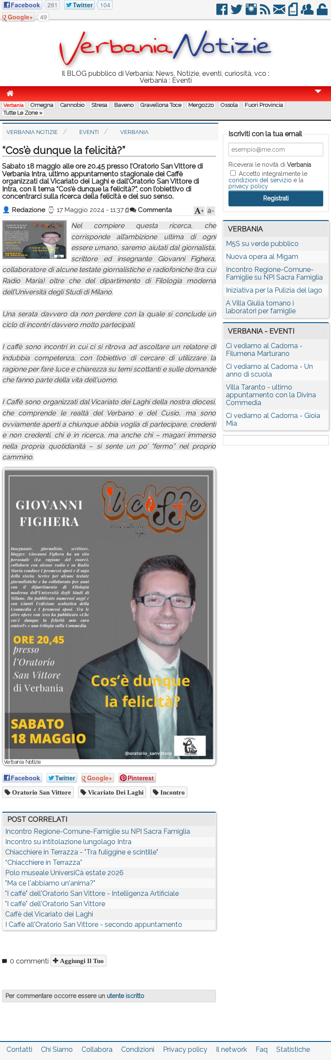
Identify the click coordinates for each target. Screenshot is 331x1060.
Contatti (19, 1049)
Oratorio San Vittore (40, 792)
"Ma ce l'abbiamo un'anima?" (50, 883)
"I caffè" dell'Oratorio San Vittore (55, 904)
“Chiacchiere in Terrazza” (43, 862)
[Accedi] (323, 13)
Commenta (154, 210)
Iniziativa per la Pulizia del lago (274, 290)
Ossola (229, 105)
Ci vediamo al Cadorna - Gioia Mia (273, 419)
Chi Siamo (57, 1049)
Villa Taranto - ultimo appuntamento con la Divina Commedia (271, 395)
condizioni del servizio (260, 180)
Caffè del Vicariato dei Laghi (49, 914)
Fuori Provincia (264, 105)
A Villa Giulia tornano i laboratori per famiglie (261, 307)
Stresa (99, 105)
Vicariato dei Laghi (115, 792)
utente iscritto (125, 995)
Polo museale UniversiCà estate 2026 (64, 873)
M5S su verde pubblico (262, 244)
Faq (262, 1049)
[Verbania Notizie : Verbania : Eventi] (165, 66)
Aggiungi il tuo (81, 960)
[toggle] (318, 97)
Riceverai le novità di (269, 165)
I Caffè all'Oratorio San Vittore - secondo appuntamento (93, 924)
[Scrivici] (280, 13)
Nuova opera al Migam (262, 257)
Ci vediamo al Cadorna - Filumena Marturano (264, 350)
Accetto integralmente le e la (267, 179)
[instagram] (252, 13)
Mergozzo (201, 105)
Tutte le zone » (23, 112)
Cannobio (72, 105)
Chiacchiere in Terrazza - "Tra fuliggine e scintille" (81, 852)
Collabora (96, 1049)
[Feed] (266, 13)
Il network (231, 1049)
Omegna (42, 105)
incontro (172, 792)
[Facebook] (222, 13)
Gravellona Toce (161, 105)
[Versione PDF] (293, 13)
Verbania (13, 105)
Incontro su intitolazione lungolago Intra (68, 842)
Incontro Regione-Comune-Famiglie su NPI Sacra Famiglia (97, 831)
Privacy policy (185, 1049)
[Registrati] (308, 13)
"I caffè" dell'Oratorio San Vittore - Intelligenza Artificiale (92, 893)
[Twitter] (237, 13)
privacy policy (248, 186)
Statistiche (293, 1049)
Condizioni (137, 1049)
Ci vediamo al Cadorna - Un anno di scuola (269, 370)
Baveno (124, 105)
